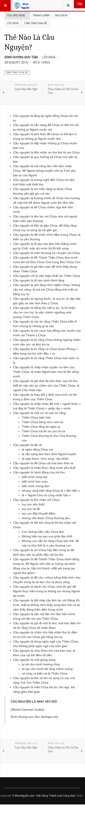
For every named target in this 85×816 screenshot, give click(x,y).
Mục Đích (61, 15)
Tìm (79, 4)
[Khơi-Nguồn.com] (22, 5)
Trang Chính (41, 15)
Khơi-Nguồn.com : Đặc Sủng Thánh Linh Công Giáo (45, 795)
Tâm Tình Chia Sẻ (35, 23)
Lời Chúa (13, 23)
